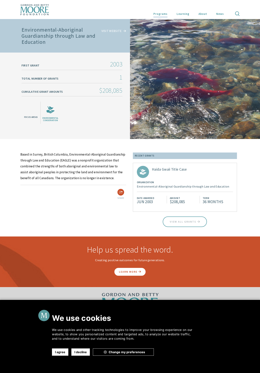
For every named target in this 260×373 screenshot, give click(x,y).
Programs (160, 14)
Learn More (128, 271)
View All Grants (183, 221)
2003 (116, 64)
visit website (111, 31)
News (220, 14)
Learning (183, 14)
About (203, 14)
